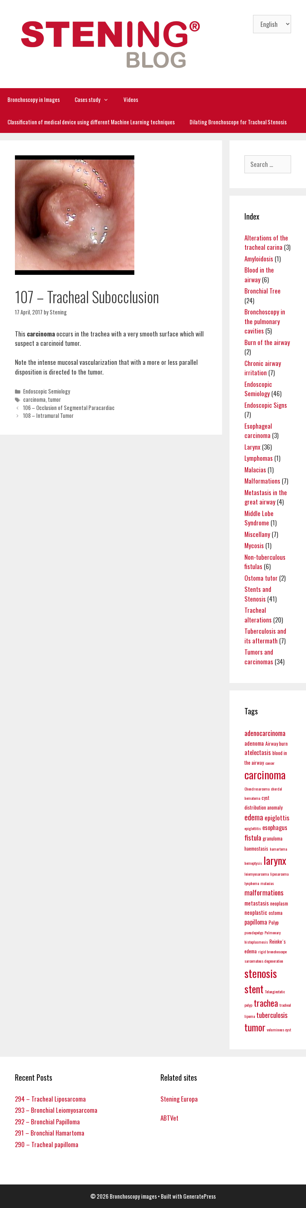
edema (253, 817)
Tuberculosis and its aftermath (265, 635)
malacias (267, 883)
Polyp (274, 922)
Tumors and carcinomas (258, 656)
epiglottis (277, 817)
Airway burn (276, 743)
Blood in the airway (259, 274)
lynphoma (251, 883)
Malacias (255, 469)
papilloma (255, 921)
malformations (264, 892)
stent (253, 988)
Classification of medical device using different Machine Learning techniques (91, 122)
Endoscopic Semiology (46, 391)
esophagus (274, 827)
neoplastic (255, 912)
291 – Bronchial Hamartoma (49, 1132)
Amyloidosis (258, 258)
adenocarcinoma (264, 733)
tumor (54, 399)
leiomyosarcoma (256, 874)
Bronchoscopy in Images (33, 99)
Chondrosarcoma (256, 789)
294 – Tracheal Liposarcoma (50, 1098)
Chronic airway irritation (262, 368)
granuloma (272, 838)
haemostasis (256, 848)
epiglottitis (252, 828)
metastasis (256, 903)
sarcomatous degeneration (263, 961)
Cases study (87, 99)
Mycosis (254, 545)
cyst (265, 797)
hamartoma (278, 849)
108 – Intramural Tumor (48, 415)
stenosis (260, 973)
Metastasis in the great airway (265, 497)
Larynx (252, 446)
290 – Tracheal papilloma (46, 1144)
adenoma (254, 743)
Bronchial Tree (262, 290)
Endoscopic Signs (265, 405)
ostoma (275, 912)
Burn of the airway (267, 342)
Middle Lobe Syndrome (259, 518)
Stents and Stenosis (257, 593)
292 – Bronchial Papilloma (47, 1121)
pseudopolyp (253, 932)
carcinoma (34, 399)
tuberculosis (271, 1015)
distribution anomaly (263, 807)
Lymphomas (258, 458)
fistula (252, 837)
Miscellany (257, 534)
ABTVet (169, 1117)
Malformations (262, 480)
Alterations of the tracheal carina (266, 242)
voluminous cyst (279, 1029)
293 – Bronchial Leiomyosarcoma (56, 1110)
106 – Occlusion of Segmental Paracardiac (69, 408)
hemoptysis (253, 863)
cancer (270, 763)
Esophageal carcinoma (258, 430)
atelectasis (257, 752)
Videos (131, 99)
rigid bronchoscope (272, 951)
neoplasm (279, 903)
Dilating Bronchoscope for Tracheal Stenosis (238, 122)
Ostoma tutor (261, 578)
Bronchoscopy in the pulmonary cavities (264, 321)
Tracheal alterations (258, 614)
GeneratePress (199, 1196)
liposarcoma (279, 874)
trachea (266, 1002)
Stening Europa (179, 1098)
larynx (274, 860)
